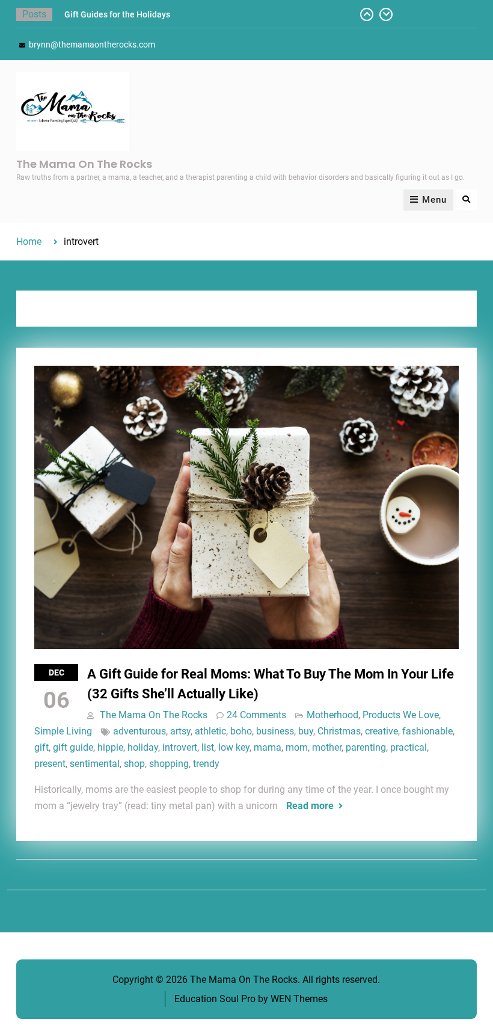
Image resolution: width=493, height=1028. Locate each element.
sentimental (95, 763)
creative (381, 731)
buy (305, 731)
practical (408, 747)
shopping (169, 763)
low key (234, 747)
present (50, 763)
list (207, 747)
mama (267, 747)
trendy (206, 763)
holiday (142, 747)
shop (134, 763)
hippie (110, 747)
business (275, 731)
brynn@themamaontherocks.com (92, 44)
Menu (434, 199)
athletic (210, 731)
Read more (310, 805)
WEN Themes (299, 999)
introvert (179, 747)
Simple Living (63, 731)
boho (241, 731)
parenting (366, 747)
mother (326, 747)
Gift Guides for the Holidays (117, 14)
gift (41, 747)
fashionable (427, 731)
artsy (180, 731)
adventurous (139, 731)
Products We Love (401, 715)
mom (297, 747)
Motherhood (332, 715)
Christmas (339, 731)
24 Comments (256, 715)
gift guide (73, 747)
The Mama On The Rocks (84, 163)
